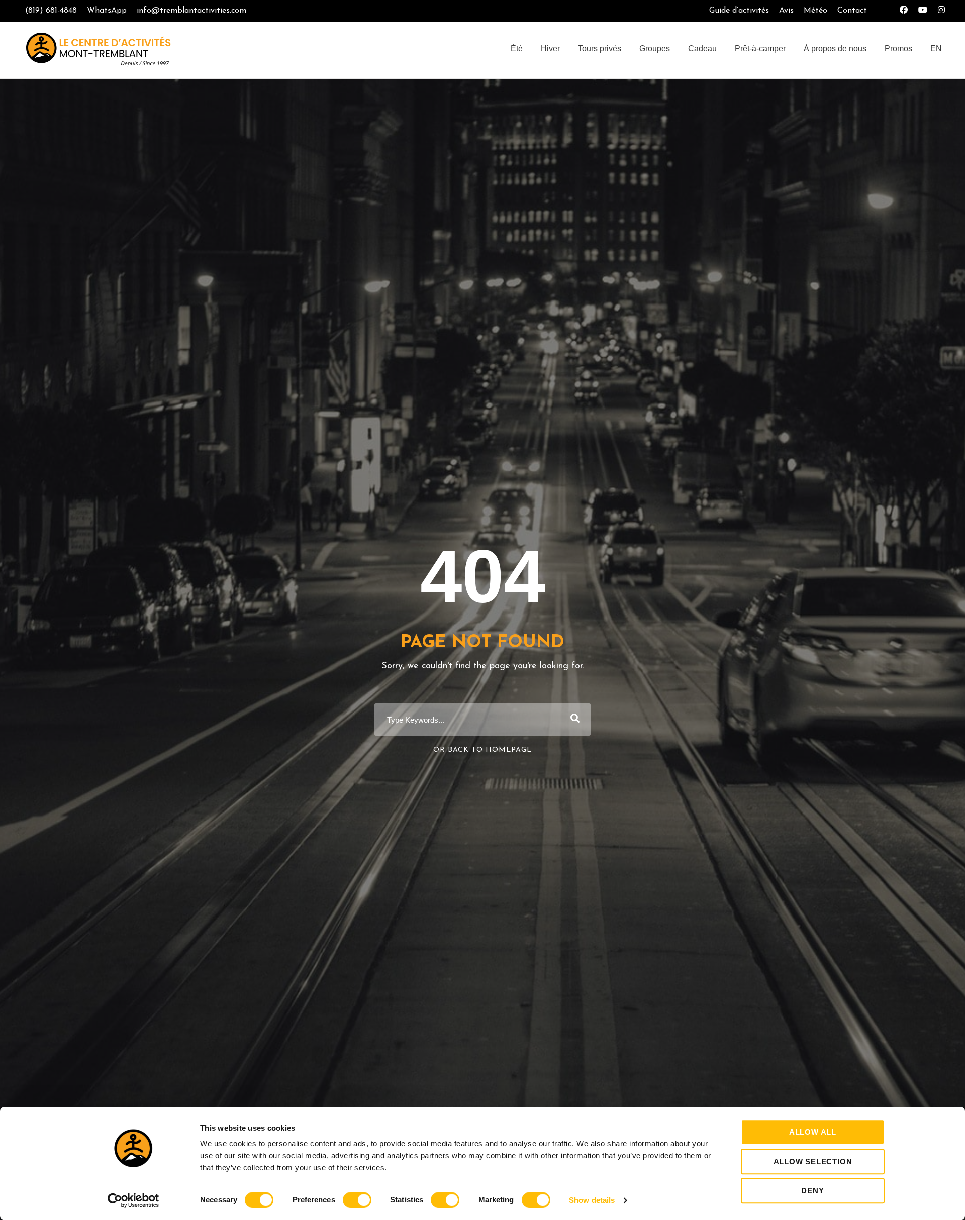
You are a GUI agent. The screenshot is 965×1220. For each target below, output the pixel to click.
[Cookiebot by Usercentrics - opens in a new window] (133, 1200)
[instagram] (941, 11)
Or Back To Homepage (482, 750)
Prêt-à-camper (760, 48)
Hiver (550, 48)
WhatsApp (107, 11)
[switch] (357, 1200)
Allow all (812, 1132)
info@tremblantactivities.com (191, 11)
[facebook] (904, 11)
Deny (812, 1190)
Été (517, 48)
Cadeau (702, 48)
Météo (815, 11)
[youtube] (922, 11)
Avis (786, 11)
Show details (592, 1200)
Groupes (654, 48)
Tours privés (599, 48)
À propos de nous (835, 48)
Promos (898, 48)
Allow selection (813, 1161)
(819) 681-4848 (51, 11)
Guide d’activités (739, 11)
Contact (852, 11)
